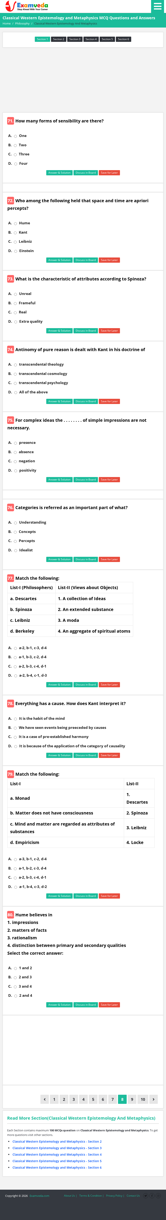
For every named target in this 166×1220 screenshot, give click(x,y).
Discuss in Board (86, 172)
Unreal (25, 293)
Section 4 (91, 39)
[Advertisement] (83, 80)
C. (10, 154)
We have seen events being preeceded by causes (62, 727)
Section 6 (123, 39)
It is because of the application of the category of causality (72, 746)
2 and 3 (25, 977)
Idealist (26, 550)
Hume (24, 223)
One (23, 135)
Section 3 (74, 39)
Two (23, 145)
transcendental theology (41, 364)
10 (143, 1099)
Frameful (27, 303)
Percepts (27, 540)
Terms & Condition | (91, 1195)
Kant (23, 232)
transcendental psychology (43, 382)
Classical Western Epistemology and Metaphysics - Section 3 (57, 1148)
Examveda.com (38, 1196)
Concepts (27, 531)
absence (26, 452)
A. (10, 135)
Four (23, 163)
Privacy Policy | (115, 1195)
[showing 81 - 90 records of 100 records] (153, 1099)
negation (27, 461)
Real (23, 312)
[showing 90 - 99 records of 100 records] (44, 1099)
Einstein (26, 250)
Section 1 (42, 39)
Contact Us (133, 1195)
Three (24, 154)
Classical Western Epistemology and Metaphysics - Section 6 (57, 1167)
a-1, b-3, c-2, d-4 (32, 657)
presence (27, 442)
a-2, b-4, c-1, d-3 (33, 675)
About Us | (70, 1195)
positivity (27, 470)
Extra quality (31, 321)
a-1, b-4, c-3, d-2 (33, 886)
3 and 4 (25, 986)
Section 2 (58, 39)
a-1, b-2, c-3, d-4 (32, 868)
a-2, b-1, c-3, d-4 (33, 647)
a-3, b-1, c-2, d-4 (33, 859)
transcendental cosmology (43, 373)
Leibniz (25, 241)
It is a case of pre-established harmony (54, 736)
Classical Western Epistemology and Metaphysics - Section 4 (57, 1154)
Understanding (32, 522)
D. (10, 163)
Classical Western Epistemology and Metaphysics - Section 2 (57, 1141)
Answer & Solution (59, 172)
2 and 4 (25, 995)
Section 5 (107, 39)
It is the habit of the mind (42, 718)
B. (10, 145)
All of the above (33, 392)
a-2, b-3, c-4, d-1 (32, 666)
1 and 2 (25, 968)
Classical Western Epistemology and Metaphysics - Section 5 (57, 1161)
